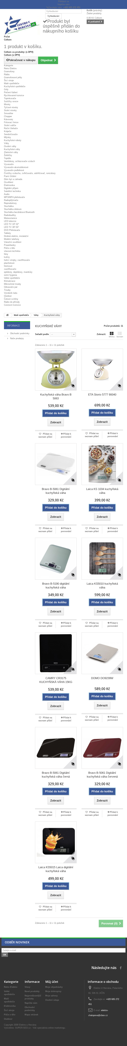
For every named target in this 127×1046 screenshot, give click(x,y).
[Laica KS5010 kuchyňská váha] (102, 558)
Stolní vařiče (10, 125)
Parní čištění (10, 176)
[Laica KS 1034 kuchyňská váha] (102, 464)
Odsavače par (10, 287)
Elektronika (9, 185)
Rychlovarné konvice (14, 95)
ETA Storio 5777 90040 (102, 394)
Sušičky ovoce (11, 101)
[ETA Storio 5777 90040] (102, 369)
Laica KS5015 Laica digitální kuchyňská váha (55, 869)
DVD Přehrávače (12, 230)
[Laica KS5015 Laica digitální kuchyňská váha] (56, 842)
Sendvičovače (11, 134)
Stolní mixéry (10, 110)
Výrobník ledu (10, 293)
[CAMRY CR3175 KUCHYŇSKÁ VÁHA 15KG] (56, 653)
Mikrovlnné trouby (12, 284)
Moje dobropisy (53, 991)
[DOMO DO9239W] (102, 653)
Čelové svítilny (11, 299)
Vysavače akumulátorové (16, 167)
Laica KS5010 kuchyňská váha (102, 585)
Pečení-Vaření (11, 92)
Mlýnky (7, 137)
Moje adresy (51, 995)
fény (6, 254)
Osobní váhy (10, 146)
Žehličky (8, 155)
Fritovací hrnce (11, 122)
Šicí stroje (9, 80)
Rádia (6, 74)
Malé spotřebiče (11, 83)
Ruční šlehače (11, 128)
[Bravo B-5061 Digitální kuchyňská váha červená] (102, 748)
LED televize (10, 221)
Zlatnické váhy (11, 152)
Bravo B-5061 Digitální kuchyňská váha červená (102, 774)
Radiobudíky (10, 215)
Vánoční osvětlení (12, 242)
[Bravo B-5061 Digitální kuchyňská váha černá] (56, 748)
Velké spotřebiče (12, 278)
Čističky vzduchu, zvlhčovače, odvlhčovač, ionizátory (30, 173)
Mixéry (7, 104)
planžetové (9, 263)
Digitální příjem (11, 188)
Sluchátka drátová (12, 209)
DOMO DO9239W (102, 678)
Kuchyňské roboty (12, 140)
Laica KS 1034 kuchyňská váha (102, 490)
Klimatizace (9, 281)
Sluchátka (9, 206)
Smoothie (8, 113)
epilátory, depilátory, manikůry (18, 272)
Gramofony (9, 71)
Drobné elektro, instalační (16, 236)
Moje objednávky (54, 987)
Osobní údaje (52, 1000)
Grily (6, 89)
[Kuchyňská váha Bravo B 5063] (56, 369)
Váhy (6, 143)
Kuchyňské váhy (12, 149)
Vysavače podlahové (14, 170)
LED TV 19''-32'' (11, 224)
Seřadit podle (42, 334)
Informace (13, 325)
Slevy (27, 987)
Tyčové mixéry (11, 107)
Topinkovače (10, 98)
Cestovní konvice (12, 305)
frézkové (8, 266)
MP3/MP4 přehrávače (14, 197)
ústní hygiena (10, 275)
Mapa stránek (31, 1014)
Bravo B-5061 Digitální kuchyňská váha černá (56, 774)
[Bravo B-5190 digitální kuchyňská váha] (56, 558)
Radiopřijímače (11, 200)
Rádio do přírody (12, 302)
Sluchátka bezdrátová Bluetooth (19, 212)
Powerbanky (10, 245)
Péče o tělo (9, 248)
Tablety (7, 233)
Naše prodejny (16, 338)
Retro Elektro (10, 68)
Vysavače (9, 164)
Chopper (8, 116)
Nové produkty (32, 991)
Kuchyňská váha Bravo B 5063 (55, 396)
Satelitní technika (12, 191)
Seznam (119, 337)
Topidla (7, 158)
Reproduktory (10, 203)
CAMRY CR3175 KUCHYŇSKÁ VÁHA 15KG (55, 680)
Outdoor (8, 296)
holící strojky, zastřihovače (17, 260)
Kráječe (7, 131)
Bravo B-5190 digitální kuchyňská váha (55, 585)
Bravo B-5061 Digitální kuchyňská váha (56, 490)
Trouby (7, 290)
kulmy (7, 257)
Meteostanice (10, 218)
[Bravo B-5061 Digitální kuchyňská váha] (56, 464)
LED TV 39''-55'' (11, 227)
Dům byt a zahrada (13, 179)
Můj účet (51, 982)
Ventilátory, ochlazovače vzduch (19, 161)
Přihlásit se (63, 1)
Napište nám (64, 4)
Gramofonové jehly (13, 77)
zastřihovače (10, 269)
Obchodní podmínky (19, 333)
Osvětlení (8, 182)
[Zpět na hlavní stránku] (7, 315)
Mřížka (111, 337)
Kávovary (8, 119)
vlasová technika (12, 251)
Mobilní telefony (11, 239)
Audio (6, 194)
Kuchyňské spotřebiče (14, 86)
